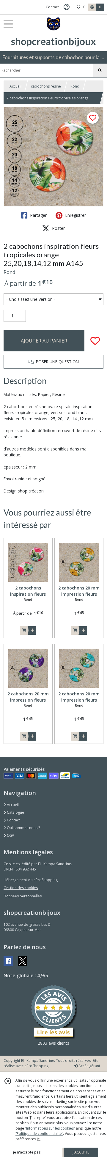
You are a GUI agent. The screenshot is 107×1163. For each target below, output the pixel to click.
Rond (74, 86)
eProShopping (36, 1065)
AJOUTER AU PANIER (44, 340)
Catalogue (15, 812)
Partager (38, 215)
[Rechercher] (100, 70)
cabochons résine (46, 86)
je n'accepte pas (26, 1152)
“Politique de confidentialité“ (39, 1133)
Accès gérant (89, 1065)
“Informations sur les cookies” (50, 1128)
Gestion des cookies (21, 887)
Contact (52, 6)
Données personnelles (23, 896)
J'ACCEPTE (81, 1152)
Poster (58, 228)
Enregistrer (75, 215)
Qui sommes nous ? (23, 827)
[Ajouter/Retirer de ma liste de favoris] (95, 341)
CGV (10, 835)
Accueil (15, 86)
